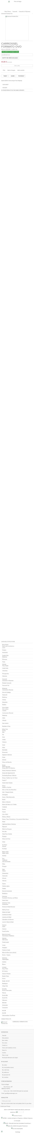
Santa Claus (5, 900)
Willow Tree (5, 729)
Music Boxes (5, 644)
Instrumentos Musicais (7, 690)
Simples (4, 650)
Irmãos (4, 739)
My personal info (6, 1074)
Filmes (3, 785)
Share (13, 76)
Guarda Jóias (5, 655)
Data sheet (5, 84)
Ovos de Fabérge (6, 692)
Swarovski (4, 694)
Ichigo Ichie (5, 986)
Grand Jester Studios (7, 782)
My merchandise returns (8, 1067)
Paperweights (5, 959)
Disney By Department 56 (8, 773)
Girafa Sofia (5, 668)
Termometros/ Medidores (8, 935)
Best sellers (5, 1040)
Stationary (4, 958)
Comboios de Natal (6, 914)
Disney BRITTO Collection (8, 768)
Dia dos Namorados (7, 990)
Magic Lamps (5, 851)
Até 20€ (4, 1013)
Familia (4, 730)
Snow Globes (5, 707)
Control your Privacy (5, 1106)
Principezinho (5, 673)
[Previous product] (31, 14)
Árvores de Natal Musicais (8, 906)
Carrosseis (4, 875)
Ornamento (5, 752)
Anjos (3, 718)
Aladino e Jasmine (6, 787)
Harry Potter (5, 968)
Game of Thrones (6, 973)
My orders (4, 1065)
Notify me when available (10, 58)
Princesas (4, 659)
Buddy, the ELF (6, 981)
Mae (3, 732)
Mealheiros (4, 893)
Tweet (5, 76)
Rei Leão (4, 831)
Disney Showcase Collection (9, 770)
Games (4, 883)
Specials (4, 1035)
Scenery (4, 855)
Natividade (4, 750)
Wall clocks (5, 939)
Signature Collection (7, 754)
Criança (4, 699)
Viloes (3, 841)
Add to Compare (11, 70)
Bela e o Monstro (6, 802)
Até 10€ (4, 1010)
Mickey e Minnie (6, 816)
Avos (3, 737)
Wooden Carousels (6, 683)
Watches (4, 938)
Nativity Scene (5, 909)
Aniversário (5, 1005)
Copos (3, 926)
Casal (3, 745)
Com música (5, 709)
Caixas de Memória (6, 762)
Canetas (4, 962)
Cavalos (4, 710)
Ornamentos (5, 873)
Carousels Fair (5, 685)
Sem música (5, 723)
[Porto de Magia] (17, 5)
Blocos (4, 964)
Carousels (4, 679)
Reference (3, 49)
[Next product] (32, 14)
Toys (3, 858)
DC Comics (5, 971)
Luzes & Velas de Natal (7, 922)
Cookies (4, 1052)
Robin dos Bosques (7, 829)
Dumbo (4, 809)
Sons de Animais (6, 861)
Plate (3, 869)
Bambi (3, 799)
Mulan (3, 821)
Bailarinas (4, 657)
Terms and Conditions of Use (9, 1047)
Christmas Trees (6, 902)
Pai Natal (4, 848)
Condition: (13, 49)
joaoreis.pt (12, 1112)
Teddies (4, 888)
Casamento (5, 1007)
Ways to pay (5, 1055)
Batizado (4, 1002)
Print (4, 70)
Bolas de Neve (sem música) (9, 952)
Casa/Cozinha (5, 931)
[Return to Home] (1, 12)
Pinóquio (4, 836)
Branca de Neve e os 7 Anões (9, 804)
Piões (3, 864)
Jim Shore (4, 844)
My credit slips (5, 1070)
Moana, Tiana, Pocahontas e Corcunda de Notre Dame (15, 819)
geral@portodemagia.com (11, 1093)
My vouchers (5, 1077)
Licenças (4, 967)
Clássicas (4, 676)
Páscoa (4, 992)
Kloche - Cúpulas (6, 955)
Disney (3, 765)
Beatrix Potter (5, 976)
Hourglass (4, 947)
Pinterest (21, 76)
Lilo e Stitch (5, 814)
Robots (4, 871)
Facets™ (4, 780)
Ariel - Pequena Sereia (7, 792)
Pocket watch (5, 942)
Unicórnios (4, 670)
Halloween (4, 1000)
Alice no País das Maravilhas (9, 789)
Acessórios (5, 652)
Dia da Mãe (5, 995)
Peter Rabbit (5, 665)
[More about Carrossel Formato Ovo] (6, 1022)
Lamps (3, 945)
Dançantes (4, 702)
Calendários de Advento (8, 919)
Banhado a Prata (6, 726)
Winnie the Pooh (6, 766)
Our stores (4, 1042)
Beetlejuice (5, 983)
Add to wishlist (20, 70)
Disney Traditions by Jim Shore (9, 778)
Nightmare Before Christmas (9, 824)
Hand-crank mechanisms (8, 646)
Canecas (4, 925)
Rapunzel (4, 826)
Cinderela (4, 807)
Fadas (3, 661)
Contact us (4, 1045)
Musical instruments (7, 891)
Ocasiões (4, 989)
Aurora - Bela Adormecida (8, 797)
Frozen (4, 811)
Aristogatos (5, 794)
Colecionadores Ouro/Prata (8, 1015)
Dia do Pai (4, 997)
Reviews (5, 87)
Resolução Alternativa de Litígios (10, 1057)
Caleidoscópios (5, 886)
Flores (3, 757)
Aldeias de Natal (6, 912)
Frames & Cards (6, 950)
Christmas (4, 896)
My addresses (5, 1072)
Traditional (4, 860)
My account (4, 1061)
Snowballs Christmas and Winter (10, 898)
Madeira (4, 704)
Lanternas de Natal (6, 917)
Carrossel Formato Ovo (20, 1021)
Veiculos (4, 880)
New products (5, 1038)
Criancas (4, 742)
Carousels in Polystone (7, 680)
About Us (4, 1050)
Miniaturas (4, 688)
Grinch (3, 978)
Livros (3, 647)
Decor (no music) (6, 934)
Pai (3, 734)
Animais (4, 664)
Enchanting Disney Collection (9, 775)
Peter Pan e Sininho (7, 834)
